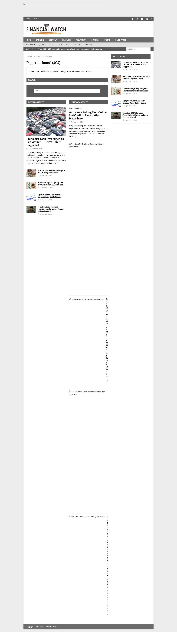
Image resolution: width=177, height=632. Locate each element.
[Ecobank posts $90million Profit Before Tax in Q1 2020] (87, 393)
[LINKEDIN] (147, 19)
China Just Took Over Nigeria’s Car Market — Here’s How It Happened (45, 142)
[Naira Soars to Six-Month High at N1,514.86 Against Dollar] (31, 173)
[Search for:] (138, 49)
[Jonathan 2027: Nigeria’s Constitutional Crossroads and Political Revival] (31, 209)
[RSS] (151, 19)
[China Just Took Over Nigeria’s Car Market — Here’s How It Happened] (46, 121)
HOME (28, 40)
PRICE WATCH (120, 40)
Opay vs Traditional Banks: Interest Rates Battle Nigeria (49, 196)
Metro (107, 40)
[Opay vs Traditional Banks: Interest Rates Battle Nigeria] (31, 197)
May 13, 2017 (107, 380)
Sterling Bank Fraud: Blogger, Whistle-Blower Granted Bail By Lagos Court (107, 335)
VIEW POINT (81, 40)
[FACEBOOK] (133, 19)
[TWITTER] (137, 19)
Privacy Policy (64, 45)
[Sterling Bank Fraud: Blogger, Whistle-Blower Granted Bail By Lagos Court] (86, 299)
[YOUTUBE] (142, 19)
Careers (77, 45)
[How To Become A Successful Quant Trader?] (87, 516)
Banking (40, 40)
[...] (58, 163)
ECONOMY (53, 40)
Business (95, 40)
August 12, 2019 (107, 603)
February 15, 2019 (77, 122)
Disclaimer (89, 45)
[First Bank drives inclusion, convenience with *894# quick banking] (87, 145)
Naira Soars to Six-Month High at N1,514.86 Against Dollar (51, 171)
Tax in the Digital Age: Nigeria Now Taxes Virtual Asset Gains (50, 184)
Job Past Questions (46, 45)
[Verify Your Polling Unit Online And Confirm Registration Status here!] (88, 108)
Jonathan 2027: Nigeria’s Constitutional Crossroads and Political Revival (50, 209)
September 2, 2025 (46, 214)
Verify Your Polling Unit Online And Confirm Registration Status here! (88, 115)
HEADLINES (67, 40)
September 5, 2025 (35, 148)
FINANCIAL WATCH (51, 627)
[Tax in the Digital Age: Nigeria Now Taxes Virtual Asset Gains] (31, 185)
